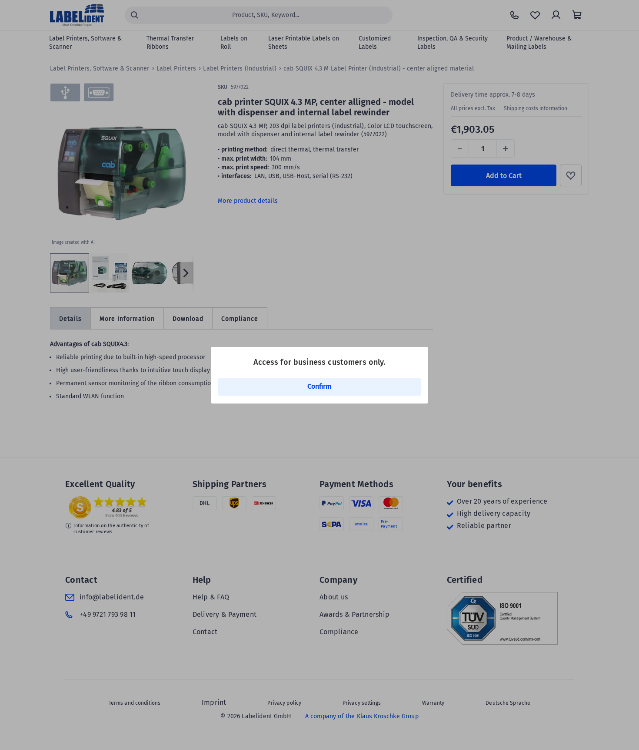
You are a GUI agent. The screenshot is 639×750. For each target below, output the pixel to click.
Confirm (319, 386)
